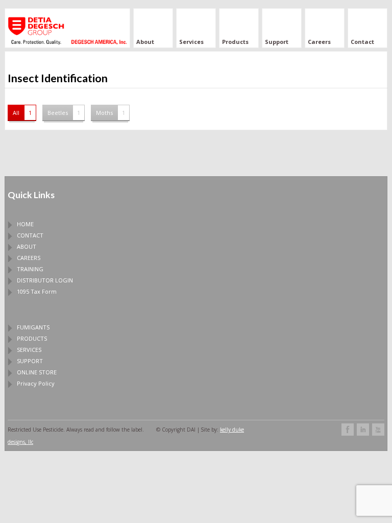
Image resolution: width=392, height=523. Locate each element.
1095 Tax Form (37, 291)
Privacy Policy (36, 383)
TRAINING (30, 269)
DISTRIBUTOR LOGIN (45, 280)
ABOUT (26, 246)
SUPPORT (30, 361)
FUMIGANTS (33, 327)
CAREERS (28, 258)
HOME (25, 224)
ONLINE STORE (37, 372)
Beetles (63, 112)
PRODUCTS (32, 338)
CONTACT (30, 235)
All (22, 112)
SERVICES (29, 349)
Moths (110, 112)
